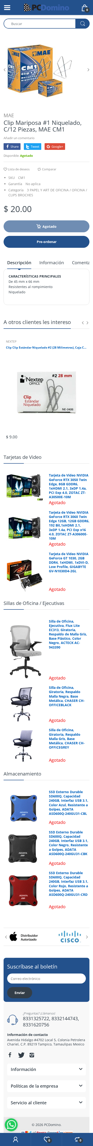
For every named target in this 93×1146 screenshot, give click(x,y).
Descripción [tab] (19, 262)
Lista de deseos (19, 169)
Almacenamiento (22, 774)
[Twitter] (20, 1055)
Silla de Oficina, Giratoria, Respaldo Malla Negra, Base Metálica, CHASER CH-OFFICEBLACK (67, 696)
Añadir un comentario (19, 138)
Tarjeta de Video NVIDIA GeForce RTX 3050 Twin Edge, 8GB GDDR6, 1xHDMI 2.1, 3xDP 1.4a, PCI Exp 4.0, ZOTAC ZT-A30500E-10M (68, 486)
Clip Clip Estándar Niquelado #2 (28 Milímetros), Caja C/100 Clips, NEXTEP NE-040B (46, 348)
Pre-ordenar (47, 241)
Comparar (49, 169)
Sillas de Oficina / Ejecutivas (34, 603)
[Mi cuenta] (15, 1139)
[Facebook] (9, 1055)
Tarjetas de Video (22, 457)
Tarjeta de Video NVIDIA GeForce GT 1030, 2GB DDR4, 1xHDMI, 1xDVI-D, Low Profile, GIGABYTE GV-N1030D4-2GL (69, 562)
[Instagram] (31, 1055)
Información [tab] (51, 262)
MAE (9, 115)
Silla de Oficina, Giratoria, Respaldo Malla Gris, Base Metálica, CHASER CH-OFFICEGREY (67, 739)
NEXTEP (11, 342)
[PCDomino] (46, 7)
